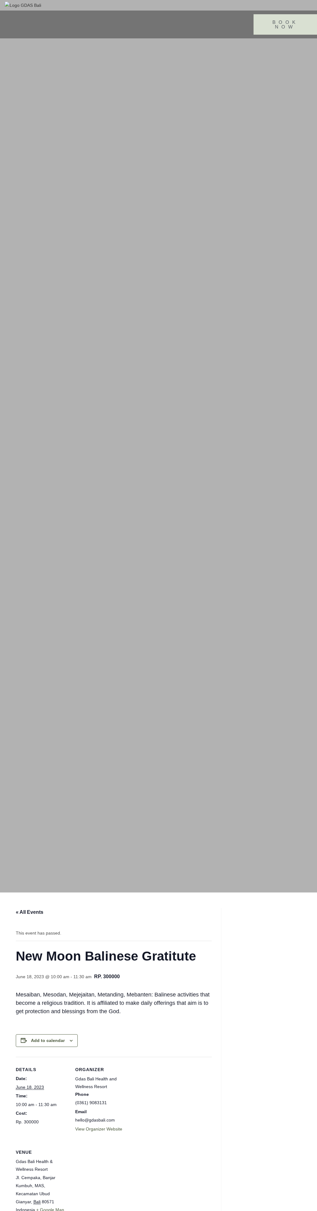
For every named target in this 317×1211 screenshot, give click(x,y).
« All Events (29, 912)
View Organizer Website (98, 1128)
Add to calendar (48, 1040)
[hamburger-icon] (16, 24)
